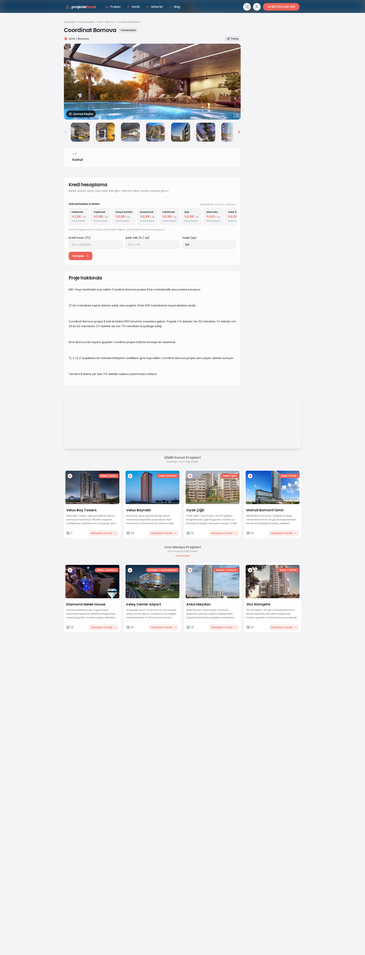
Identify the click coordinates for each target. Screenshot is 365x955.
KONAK (112, 475)
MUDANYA (111, 570)
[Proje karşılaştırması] (247, 7)
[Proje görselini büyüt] (152, 82)
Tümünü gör (182, 555)
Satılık (136, 7)
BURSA (100, 570)
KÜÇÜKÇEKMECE (168, 570)
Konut (77, 159)
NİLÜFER (293, 570)
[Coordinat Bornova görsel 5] (155, 132)
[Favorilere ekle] (70, 476)
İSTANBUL (153, 570)
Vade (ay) (189, 238)
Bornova (110, 22)
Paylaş (234, 38)
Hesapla (78, 256)
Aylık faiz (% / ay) (137, 238)
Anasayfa (69, 22)
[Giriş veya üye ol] (257, 7)
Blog (177, 7)
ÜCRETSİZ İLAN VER (281, 7)
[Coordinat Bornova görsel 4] (130, 132)
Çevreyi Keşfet (83, 114)
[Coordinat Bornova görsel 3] (105, 132)
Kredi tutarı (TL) (79, 238)
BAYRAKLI (171, 475)
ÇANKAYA (231, 570)
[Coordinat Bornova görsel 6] (180, 132)
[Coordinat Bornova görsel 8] (230, 132)
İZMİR (104, 475)
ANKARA (220, 570)
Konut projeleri (86, 22)
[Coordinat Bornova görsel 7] (205, 132)
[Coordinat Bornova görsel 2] (80, 132)
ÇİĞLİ (233, 475)
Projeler (115, 7)
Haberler (157, 7)
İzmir (99, 22)
